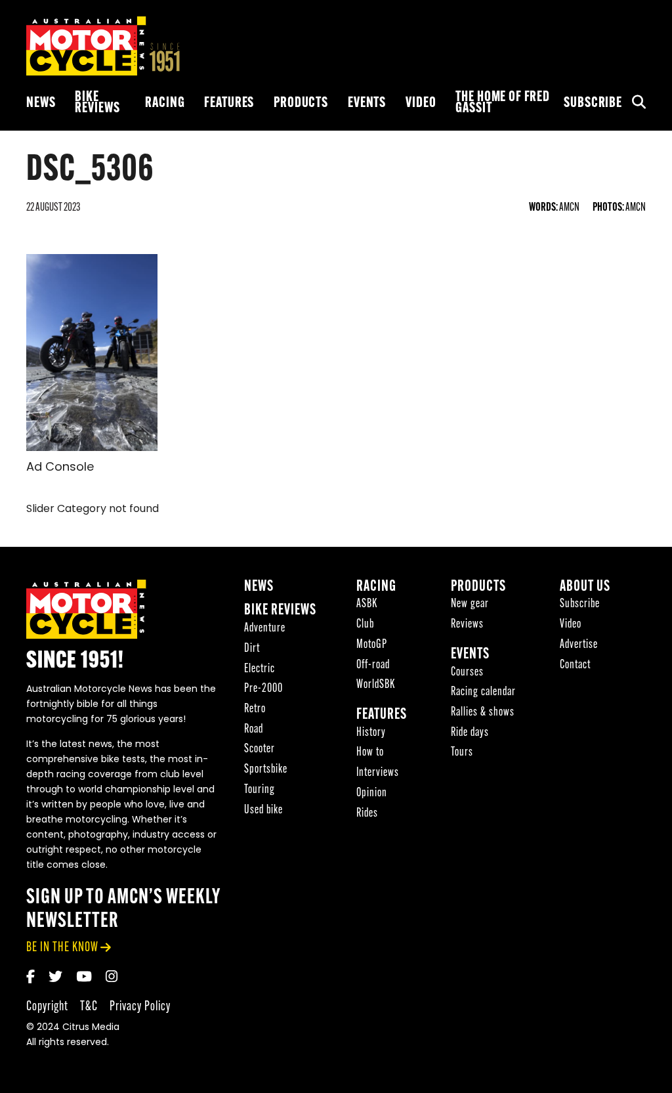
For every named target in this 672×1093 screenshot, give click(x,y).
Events (367, 103)
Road (253, 729)
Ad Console (60, 468)
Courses (467, 672)
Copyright (47, 1007)
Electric (259, 669)
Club (365, 624)
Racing (164, 103)
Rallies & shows (482, 712)
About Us (585, 587)
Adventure (264, 628)
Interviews (377, 773)
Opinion (371, 793)
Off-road (373, 665)
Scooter (259, 749)
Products (301, 103)
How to (370, 752)
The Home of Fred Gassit (502, 103)
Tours (462, 752)
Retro (255, 709)
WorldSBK (375, 685)
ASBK (366, 604)
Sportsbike (265, 769)
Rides (367, 813)
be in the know (62, 947)
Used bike (263, 810)
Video (421, 103)
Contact (575, 665)
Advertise (579, 645)
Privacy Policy (140, 1007)
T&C (89, 1007)
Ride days (470, 733)
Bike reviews (97, 103)
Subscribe (593, 103)
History (371, 733)
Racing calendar (483, 692)
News (40, 103)
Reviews (467, 624)
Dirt (252, 649)
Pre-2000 (263, 689)
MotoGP (371, 645)
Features (229, 103)
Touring (259, 790)
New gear (470, 604)
